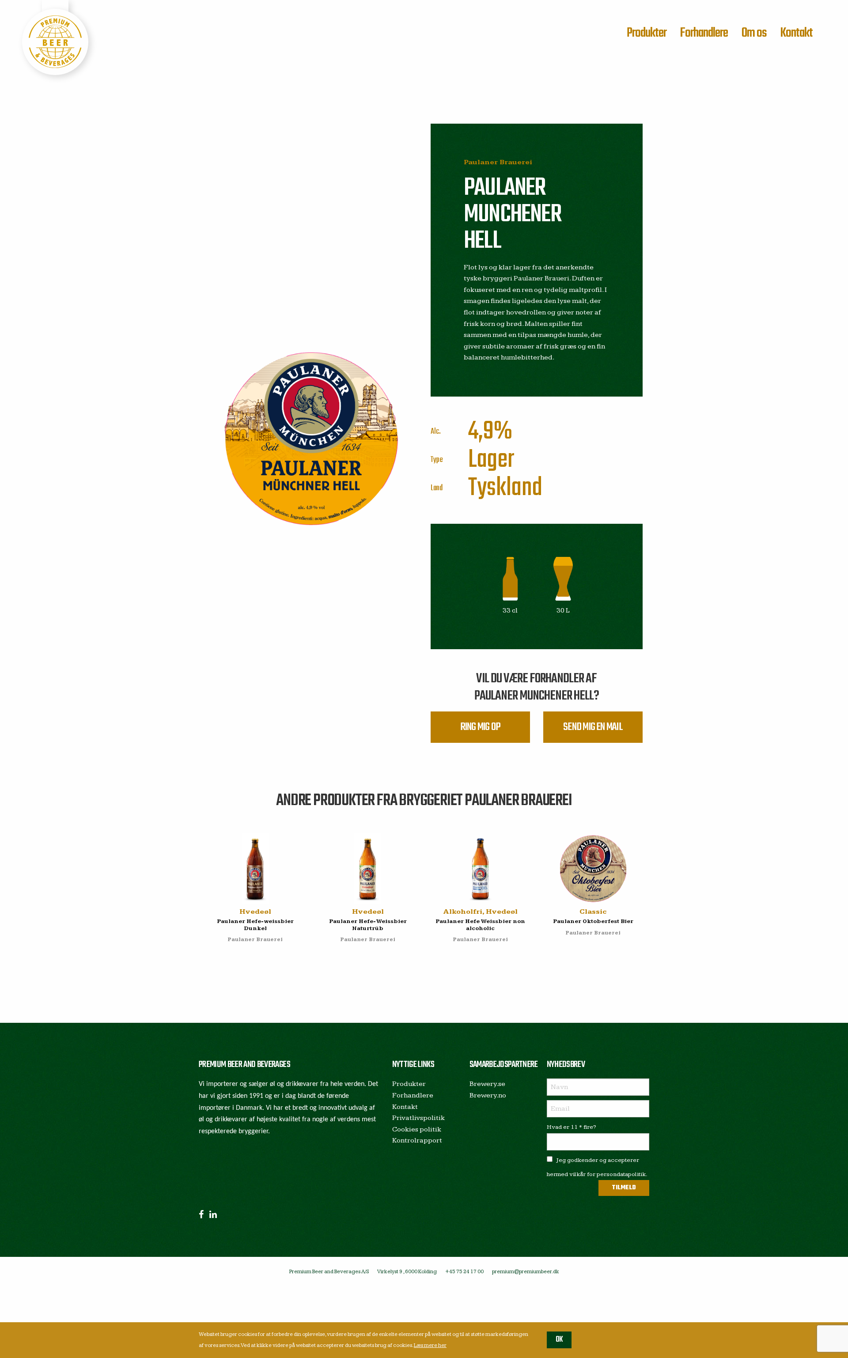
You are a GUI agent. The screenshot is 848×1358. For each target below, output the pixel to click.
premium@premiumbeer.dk (525, 1271)
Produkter (646, 33)
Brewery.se (487, 1084)
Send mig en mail (593, 727)
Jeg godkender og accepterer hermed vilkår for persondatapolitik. (597, 1167)
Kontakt (796, 33)
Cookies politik (416, 1129)
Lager (491, 460)
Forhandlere (704, 33)
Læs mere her (430, 1345)
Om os (754, 33)
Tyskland (505, 488)
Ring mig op (480, 727)
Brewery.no (487, 1095)
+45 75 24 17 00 (464, 1271)
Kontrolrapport (417, 1140)
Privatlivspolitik (418, 1118)
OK (559, 1339)
